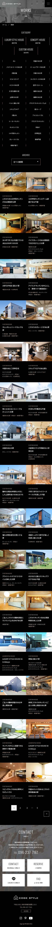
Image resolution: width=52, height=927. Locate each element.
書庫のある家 (37, 97)
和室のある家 (37, 61)
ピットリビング (14, 79)
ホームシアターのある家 (37, 67)
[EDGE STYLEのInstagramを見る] (21, 917)
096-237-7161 (26, 852)
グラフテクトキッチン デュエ (37, 103)
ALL (14, 61)
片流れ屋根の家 (14, 91)
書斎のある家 (37, 91)
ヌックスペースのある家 (38, 79)
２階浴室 (14, 73)
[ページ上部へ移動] (47, 922)
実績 (12, 24)
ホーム (4, 24)
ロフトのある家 (14, 85)
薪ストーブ (38, 109)
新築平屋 (38, 139)
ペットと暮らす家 (14, 103)
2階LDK (14, 115)
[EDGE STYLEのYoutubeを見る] (31, 917)
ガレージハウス (14, 139)
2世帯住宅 (37, 133)
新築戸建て (14, 145)
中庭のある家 (37, 73)
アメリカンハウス (38, 115)
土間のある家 (14, 97)
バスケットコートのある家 (14, 67)
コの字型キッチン (14, 133)
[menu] (48, 3)
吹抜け (38, 127)
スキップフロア (14, 109)
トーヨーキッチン (14, 121)
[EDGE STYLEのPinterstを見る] (25, 917)
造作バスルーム (38, 85)
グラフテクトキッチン (38, 121)
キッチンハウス (14, 127)
